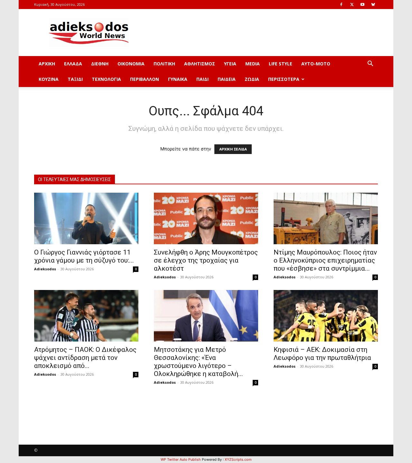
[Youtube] (362, 4)
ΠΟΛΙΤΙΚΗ (164, 64)
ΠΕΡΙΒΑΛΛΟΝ (144, 79)
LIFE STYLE (280, 64)
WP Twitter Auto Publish (181, 459)
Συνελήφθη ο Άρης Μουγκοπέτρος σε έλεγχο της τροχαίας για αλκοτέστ (206, 260)
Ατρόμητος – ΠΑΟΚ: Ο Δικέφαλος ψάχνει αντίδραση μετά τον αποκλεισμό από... (85, 358)
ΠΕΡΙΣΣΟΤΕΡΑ (283, 79)
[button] (370, 64)
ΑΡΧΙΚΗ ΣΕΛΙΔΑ (233, 149)
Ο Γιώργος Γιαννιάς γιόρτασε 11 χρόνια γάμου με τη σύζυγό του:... (84, 256)
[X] (352, 4)
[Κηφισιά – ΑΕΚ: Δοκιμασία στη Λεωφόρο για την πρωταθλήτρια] (326, 316)
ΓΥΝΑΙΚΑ (177, 79)
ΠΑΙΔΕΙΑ (227, 79)
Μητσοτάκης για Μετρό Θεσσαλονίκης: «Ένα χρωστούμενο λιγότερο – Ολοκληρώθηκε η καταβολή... (198, 362)
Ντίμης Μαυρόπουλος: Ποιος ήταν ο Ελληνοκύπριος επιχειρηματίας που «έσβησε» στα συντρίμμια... (325, 260)
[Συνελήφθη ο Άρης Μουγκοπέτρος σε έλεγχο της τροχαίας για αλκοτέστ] (206, 218)
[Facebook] (341, 4)
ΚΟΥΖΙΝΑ (49, 79)
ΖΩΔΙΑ (252, 79)
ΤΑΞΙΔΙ (75, 79)
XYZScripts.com (238, 459)
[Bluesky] (373, 4)
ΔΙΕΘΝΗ (99, 64)
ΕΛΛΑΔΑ (73, 64)
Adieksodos (45, 268)
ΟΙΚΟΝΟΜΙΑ (131, 64)
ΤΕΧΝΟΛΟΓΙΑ (106, 79)
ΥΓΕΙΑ (230, 64)
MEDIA (252, 64)
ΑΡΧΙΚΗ (47, 64)
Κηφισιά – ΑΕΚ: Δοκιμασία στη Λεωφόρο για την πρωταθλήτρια (322, 354)
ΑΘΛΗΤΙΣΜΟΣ (199, 64)
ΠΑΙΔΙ (202, 79)
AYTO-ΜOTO (315, 64)
